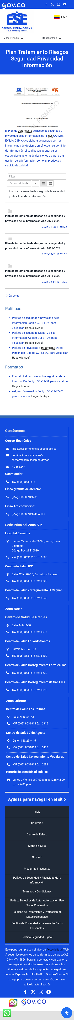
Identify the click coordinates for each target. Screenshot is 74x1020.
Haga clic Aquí (34, 328)
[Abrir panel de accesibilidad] (66, 1012)
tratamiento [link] (25, 130)
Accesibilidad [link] (54, 949)
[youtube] (64, 4)
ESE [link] (50, 135)
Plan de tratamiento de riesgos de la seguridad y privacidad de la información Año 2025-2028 (35, 218)
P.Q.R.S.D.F (18, 466)
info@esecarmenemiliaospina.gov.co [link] (34, 448)
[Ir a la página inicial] (17, 11)
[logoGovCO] (13, 3)
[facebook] (46, 4)
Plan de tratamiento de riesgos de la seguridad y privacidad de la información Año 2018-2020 (35, 273)
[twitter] (52, 4)
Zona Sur (35, 525)
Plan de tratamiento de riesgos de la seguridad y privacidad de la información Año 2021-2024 (35, 246)
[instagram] (58, 4)
